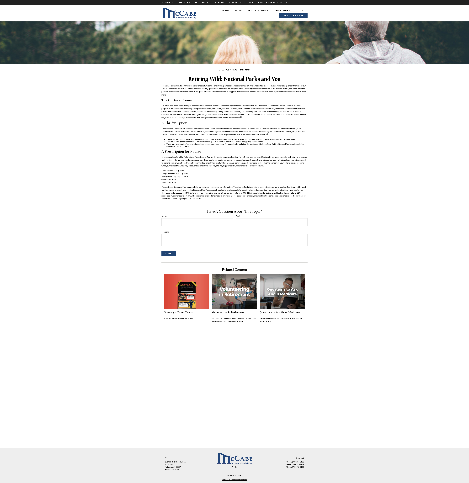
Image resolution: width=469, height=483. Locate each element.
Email (238, 216)
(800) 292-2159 (298, 464)
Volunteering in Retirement (228, 312)
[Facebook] (232, 467)
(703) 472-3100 (298, 467)
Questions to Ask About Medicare (280, 312)
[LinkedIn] (236, 467)
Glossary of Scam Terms (178, 312)
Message (165, 232)
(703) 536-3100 (239, 2)
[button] (225, 10)
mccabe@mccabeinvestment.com (269, 2)
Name (164, 216)
